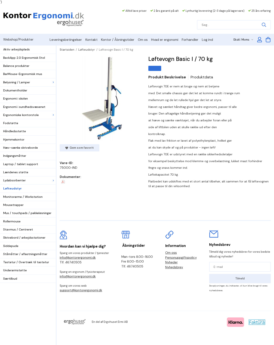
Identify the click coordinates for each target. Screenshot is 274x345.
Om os (143, 39)
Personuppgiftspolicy (181, 257)
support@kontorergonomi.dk (81, 290)
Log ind (207, 39)
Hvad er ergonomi (164, 39)
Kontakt (91, 39)
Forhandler (190, 39)
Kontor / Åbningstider (117, 39)
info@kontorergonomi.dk (78, 257)
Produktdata (202, 77)
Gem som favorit (81, 148)
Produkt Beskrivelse (167, 77)
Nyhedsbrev (174, 267)
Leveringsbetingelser (66, 39)
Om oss (171, 253)
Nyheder (171, 262)
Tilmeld (240, 278)
